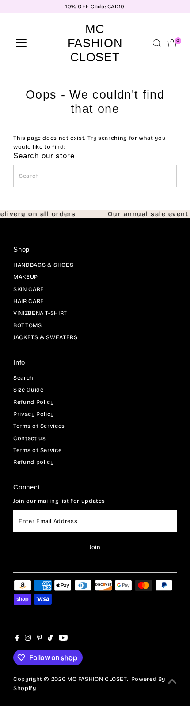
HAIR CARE (28, 301)
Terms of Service (37, 450)
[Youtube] (63, 639)
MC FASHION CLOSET (95, 43)
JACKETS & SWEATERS (45, 337)
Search (23, 377)
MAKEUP (25, 276)
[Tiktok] (50, 639)
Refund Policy (33, 402)
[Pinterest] (39, 639)
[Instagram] (28, 639)
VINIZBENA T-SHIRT (40, 313)
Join (95, 547)
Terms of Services (39, 425)
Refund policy (33, 462)
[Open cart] (172, 43)
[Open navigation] (21, 43)
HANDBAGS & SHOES (43, 264)
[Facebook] (17, 639)
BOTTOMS (27, 325)
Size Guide (28, 389)
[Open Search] (157, 43)
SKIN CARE (28, 289)
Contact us (29, 438)
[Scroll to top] (172, 682)
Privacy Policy (33, 414)
